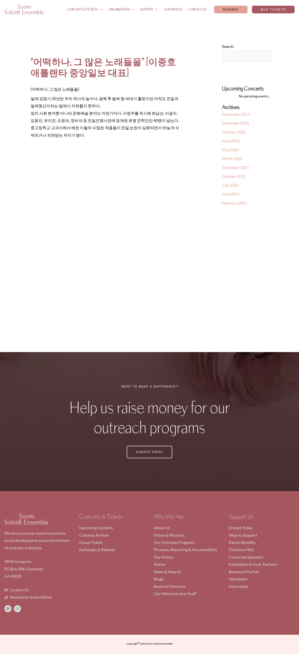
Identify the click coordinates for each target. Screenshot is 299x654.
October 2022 (234, 132)
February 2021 (234, 203)
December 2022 (235, 123)
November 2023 (236, 114)
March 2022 (232, 158)
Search (228, 46)
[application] (100, 9)
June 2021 (230, 194)
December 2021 (235, 167)
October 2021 (234, 176)
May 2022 (230, 149)
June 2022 (230, 140)
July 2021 (230, 185)
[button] (231, 9)
